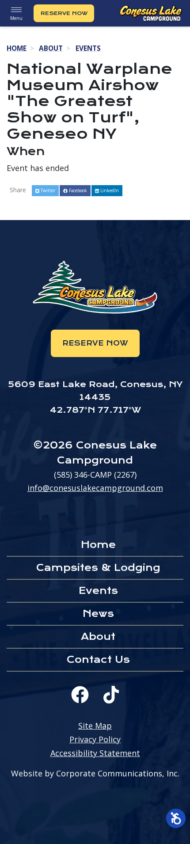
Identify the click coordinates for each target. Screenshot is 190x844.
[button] (45, 190)
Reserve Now (64, 13)
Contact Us (98, 659)
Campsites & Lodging (98, 567)
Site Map (95, 725)
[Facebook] (80, 694)
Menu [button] (16, 18)
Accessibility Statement (95, 753)
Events (88, 48)
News (98, 613)
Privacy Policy (95, 739)
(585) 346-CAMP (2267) (95, 474)
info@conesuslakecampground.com (95, 488)
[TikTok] (111, 694)
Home (17, 48)
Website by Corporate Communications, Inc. (95, 773)
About (51, 48)
